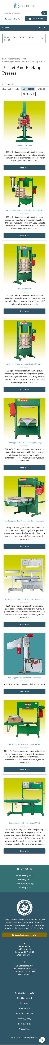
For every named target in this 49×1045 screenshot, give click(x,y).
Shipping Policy (24, 1018)
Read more (25, 167)
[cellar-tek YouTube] (26, 869)
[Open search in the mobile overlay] (24, 13)
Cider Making (14, 59)
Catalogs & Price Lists (24, 993)
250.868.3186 (25, 955)
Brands (41, 88)
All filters (27, 94)
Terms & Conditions (24, 1013)
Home (5, 59)
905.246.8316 (25, 974)
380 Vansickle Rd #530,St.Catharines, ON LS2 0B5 (24, 968)
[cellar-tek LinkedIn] (31, 869)
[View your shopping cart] (39, 27)
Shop (24, 875)
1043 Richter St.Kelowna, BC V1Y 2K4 (24, 949)
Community (24, 1008)
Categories (28, 88)
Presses (16, 61)
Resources (24, 1003)
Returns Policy (24, 1023)
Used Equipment (24, 998)
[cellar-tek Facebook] (18, 869)
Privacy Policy (25, 1029)
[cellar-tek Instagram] (22, 869)
